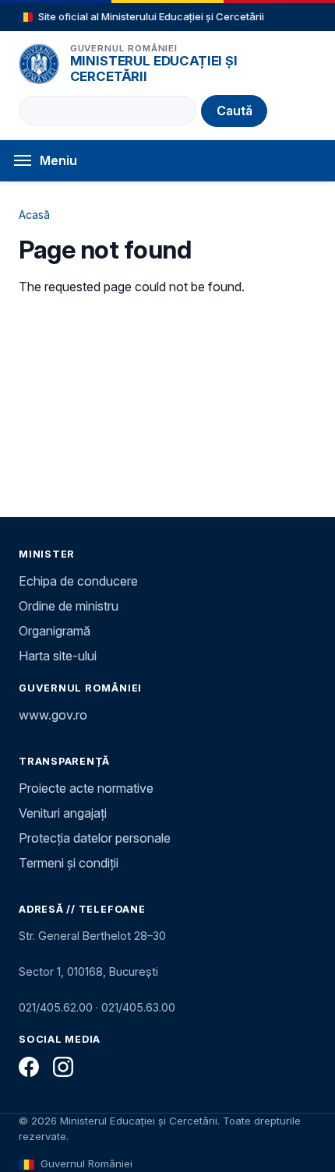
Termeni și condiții (68, 863)
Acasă (34, 214)
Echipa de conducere (78, 581)
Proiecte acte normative (86, 788)
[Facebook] (29, 1067)
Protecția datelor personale (95, 838)
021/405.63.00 (138, 1007)
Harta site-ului (58, 655)
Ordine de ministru (68, 606)
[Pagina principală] (39, 64)
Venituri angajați (63, 813)
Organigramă (54, 631)
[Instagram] (63, 1067)
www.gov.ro (53, 715)
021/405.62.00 (56, 1007)
